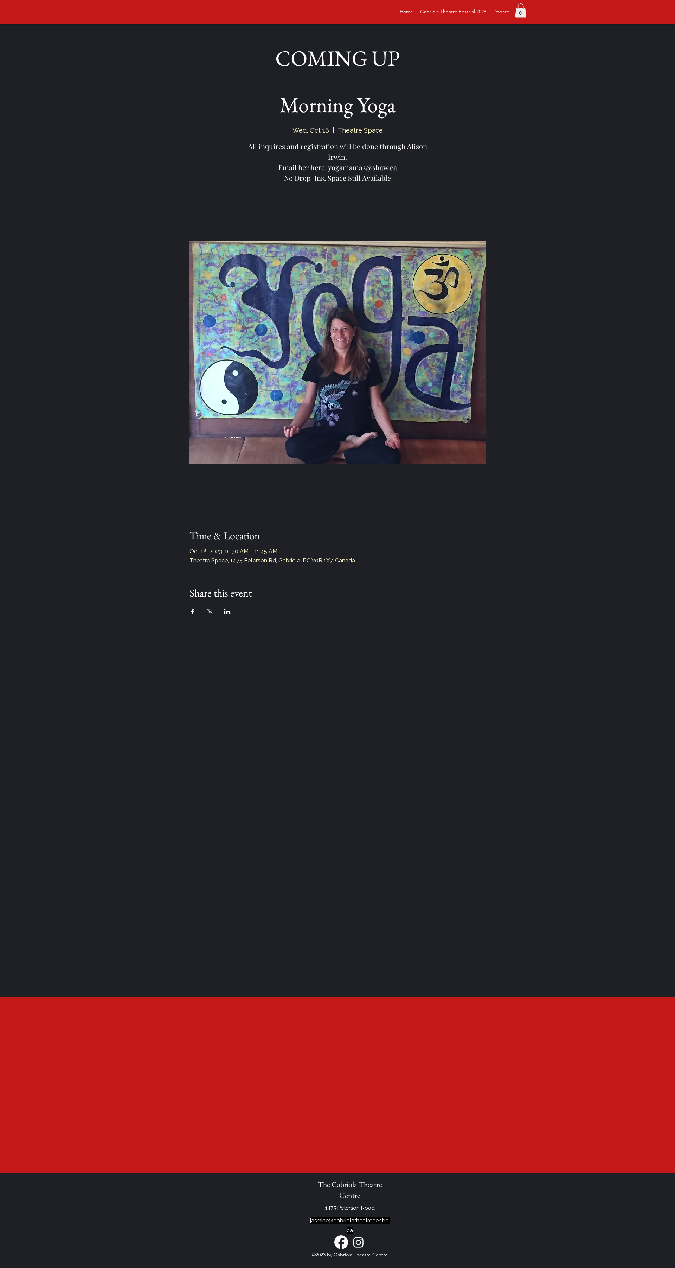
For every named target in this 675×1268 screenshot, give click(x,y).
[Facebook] (341, 1242)
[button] (521, 10)
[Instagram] (358, 1242)
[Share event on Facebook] (192, 611)
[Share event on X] (210, 611)
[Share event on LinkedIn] (227, 611)
